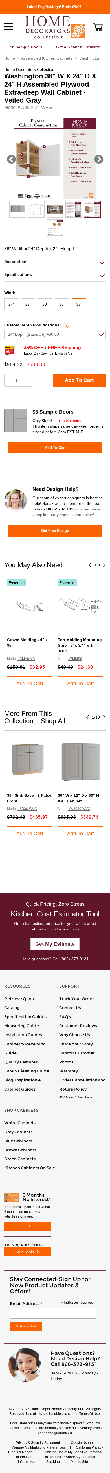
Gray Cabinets (18, 1131)
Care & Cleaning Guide (26, 1070)
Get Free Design (55, 530)
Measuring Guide (21, 1025)
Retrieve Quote (20, 998)
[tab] (55, 261)
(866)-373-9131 (74, 959)
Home (9, 58)
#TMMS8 (75, 659)
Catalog (11, 1007)
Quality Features (21, 1062)
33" (62, 304)
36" (79, 304)
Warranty (68, 1070)
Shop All (53, 721)
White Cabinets (20, 1122)
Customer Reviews (78, 1025)
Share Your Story (76, 1044)
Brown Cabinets (20, 1149)
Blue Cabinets (18, 1140)
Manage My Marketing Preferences (38, 1447)
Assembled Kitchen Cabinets (46, 58)
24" (11, 304)
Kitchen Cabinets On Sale (29, 1167)
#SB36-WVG (27, 809)
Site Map (53, 1462)
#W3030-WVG (79, 809)
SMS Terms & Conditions (75, 1097)
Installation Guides (23, 1034)
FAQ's (65, 1016)
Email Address (51, 1303)
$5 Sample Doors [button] (26, 47)
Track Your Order (76, 998)
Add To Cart (79, 380)
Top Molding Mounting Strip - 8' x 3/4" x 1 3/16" (80, 645)
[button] (98, 27)
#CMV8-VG (26, 659)
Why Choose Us (74, 1034)
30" (45, 304)
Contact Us (70, 1007)
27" (28, 304)
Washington (90, 58)
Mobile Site (79, 1462)
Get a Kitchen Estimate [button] (78, 47)
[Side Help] (65, 325)
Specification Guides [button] (25, 1016)
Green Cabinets (20, 1158)
